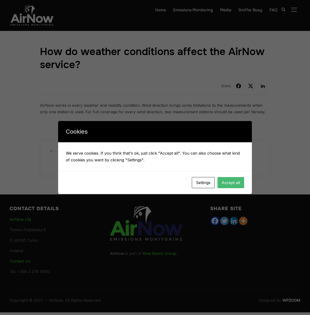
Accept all (231, 182)
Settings (203, 182)
